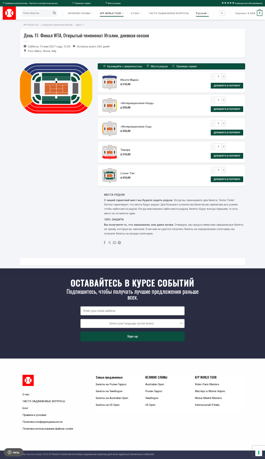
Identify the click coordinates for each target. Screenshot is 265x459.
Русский (201, 13)
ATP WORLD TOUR (110, 13)
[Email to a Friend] (114, 243)
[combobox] (131, 323)
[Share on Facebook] (104, 243)
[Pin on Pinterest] (119, 243)
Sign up (132, 336)
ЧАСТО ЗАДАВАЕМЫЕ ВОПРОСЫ (169, 13)
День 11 (80, 25)
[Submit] (54, 13)
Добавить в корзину (227, 85)
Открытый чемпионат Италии (57, 25)
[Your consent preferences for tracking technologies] (258, 452)
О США (135, 13)
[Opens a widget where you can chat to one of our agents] (13, 452)
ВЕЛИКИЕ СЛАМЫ (79, 13)
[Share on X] (109, 243)
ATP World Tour (31, 25)
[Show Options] (181, 323)
